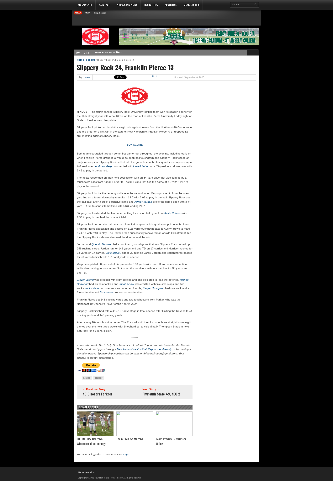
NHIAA (78, 13)
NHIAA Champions (127, 5)
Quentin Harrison (102, 244)
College (90, 59)
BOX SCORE (135, 144)
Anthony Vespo (104, 166)
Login (126, 454)
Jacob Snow (126, 283)
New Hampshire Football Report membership (144, 349)
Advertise (171, 5)
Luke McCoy (113, 252)
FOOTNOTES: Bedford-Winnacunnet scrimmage (91, 441)
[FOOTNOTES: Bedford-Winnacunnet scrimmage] (95, 435)
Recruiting (151, 5)
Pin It (154, 76)
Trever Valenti (85, 279)
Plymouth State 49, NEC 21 (162, 394)
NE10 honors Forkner (97, 394)
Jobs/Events (84, 5)
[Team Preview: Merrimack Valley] (174, 435)
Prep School (100, 13)
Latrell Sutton (141, 166)
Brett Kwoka (107, 292)
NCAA (87, 13)
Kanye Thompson (153, 288)
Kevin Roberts (173, 213)
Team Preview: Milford (108, 49)
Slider (86, 377)
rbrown (86, 77)
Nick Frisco (92, 288)
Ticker (99, 377)
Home (80, 59)
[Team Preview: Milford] (134, 435)
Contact (104, 5)
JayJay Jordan (143, 201)
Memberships (191, 5)
